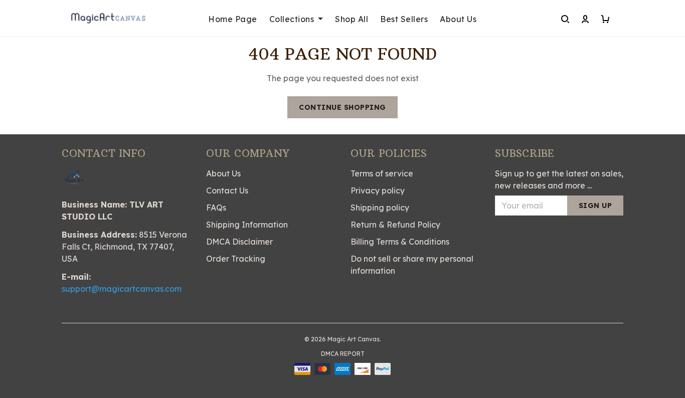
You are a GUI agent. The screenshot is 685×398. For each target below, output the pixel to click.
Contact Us (227, 190)
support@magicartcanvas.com (122, 289)
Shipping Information (247, 225)
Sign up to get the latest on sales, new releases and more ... (559, 179)
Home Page (232, 19)
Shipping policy (380, 208)
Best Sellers (404, 19)
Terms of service (382, 173)
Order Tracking (235, 259)
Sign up (595, 205)
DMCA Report (343, 353)
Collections (291, 19)
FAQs (216, 208)
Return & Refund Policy (395, 225)
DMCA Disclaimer (239, 242)
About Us (458, 19)
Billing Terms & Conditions (400, 242)
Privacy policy (378, 190)
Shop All (351, 19)
